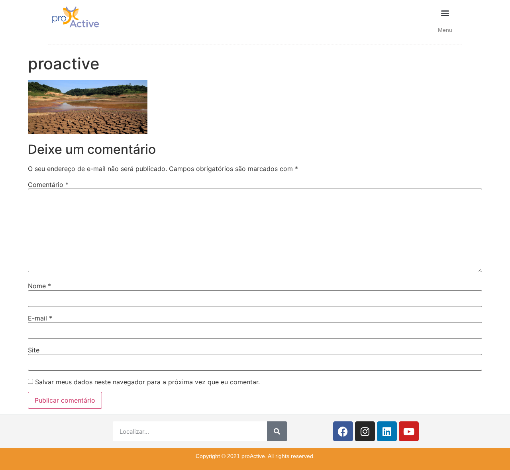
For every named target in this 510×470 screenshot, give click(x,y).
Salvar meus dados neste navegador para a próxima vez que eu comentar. (147, 382)
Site (33, 350)
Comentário (48, 184)
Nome (39, 286)
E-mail (40, 318)
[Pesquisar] (277, 431)
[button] (445, 12)
